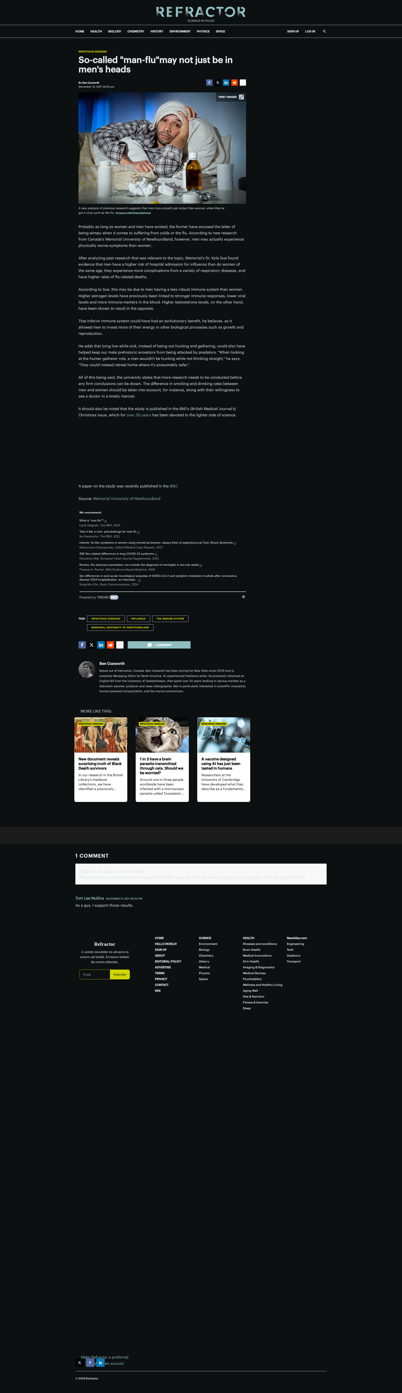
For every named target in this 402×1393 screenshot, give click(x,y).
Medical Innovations (257, 955)
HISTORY (157, 31)
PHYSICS (203, 31)
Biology (204, 950)
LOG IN (310, 31)
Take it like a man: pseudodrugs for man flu (108, 531)
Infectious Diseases (93, 51)
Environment (208, 944)
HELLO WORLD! (166, 944)
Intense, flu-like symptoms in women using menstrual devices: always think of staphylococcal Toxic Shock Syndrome (156, 542)
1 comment (163, 645)
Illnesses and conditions (260, 944)
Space (203, 979)
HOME (79, 31)
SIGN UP (293, 31)
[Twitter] (218, 82)
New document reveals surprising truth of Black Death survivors (100, 764)
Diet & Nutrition (253, 996)
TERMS (160, 973)
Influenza (138, 618)
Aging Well (250, 991)
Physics (204, 973)
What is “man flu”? (91, 520)
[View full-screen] (241, 96)
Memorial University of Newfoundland (126, 498)
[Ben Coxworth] (87, 669)
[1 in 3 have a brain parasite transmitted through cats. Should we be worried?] (162, 735)
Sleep (247, 1008)
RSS (158, 991)
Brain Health (251, 950)
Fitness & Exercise (255, 1002)
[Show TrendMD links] (243, 596)
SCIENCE (205, 938)
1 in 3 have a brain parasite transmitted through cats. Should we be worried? (161, 766)
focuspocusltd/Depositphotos (133, 212)
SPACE (220, 31)
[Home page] (201, 12)
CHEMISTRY (136, 31)
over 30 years (139, 415)
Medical (204, 967)
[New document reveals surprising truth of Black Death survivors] (100, 735)
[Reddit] (234, 82)
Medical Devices (254, 973)
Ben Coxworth (112, 663)
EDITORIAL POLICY (168, 961)
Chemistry (206, 955)
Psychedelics (252, 979)
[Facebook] (209, 82)
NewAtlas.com (297, 938)
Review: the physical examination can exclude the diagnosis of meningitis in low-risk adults (139, 564)
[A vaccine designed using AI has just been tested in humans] (223, 735)
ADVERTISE (163, 967)
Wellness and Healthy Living (262, 985)
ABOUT (160, 955)
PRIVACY (161, 979)
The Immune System (170, 618)
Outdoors (293, 955)
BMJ (173, 486)
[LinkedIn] (226, 82)
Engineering (295, 944)
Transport (294, 961)
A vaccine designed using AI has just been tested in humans (220, 764)
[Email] (243, 82)
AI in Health (251, 961)
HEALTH (96, 31)
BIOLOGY (114, 31)
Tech (290, 950)
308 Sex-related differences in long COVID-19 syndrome (116, 553)
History (204, 961)
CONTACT (162, 985)
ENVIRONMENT (180, 31)
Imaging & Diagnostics (259, 967)
